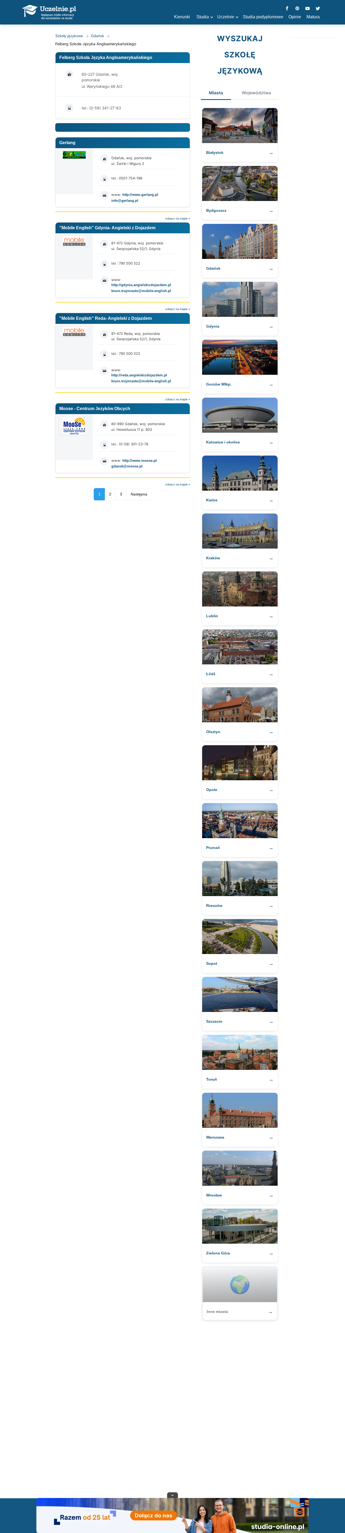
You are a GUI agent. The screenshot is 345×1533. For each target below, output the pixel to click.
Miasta (216, 92)
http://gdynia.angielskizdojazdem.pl (141, 285)
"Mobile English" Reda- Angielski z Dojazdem (105, 318)
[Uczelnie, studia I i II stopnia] (49, 12)
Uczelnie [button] (225, 17)
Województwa (256, 92)
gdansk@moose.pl (127, 466)
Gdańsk (97, 36)
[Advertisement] (172, 1406)
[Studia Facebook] (287, 8)
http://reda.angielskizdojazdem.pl (139, 375)
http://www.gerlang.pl (140, 195)
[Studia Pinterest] (297, 8)
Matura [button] (313, 17)
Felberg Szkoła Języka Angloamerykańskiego (105, 57)
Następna (139, 494)
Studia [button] (202, 17)
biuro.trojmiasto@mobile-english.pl (141, 291)
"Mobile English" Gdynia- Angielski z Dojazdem (107, 228)
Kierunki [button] (182, 17)
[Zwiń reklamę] (172, 1495)
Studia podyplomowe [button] (263, 17)
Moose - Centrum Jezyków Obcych (94, 408)
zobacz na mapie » (177, 218)
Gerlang (67, 142)
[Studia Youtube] (307, 8)
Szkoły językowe (69, 36)
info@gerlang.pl (124, 201)
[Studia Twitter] (318, 8)
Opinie (294, 17)
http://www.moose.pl (139, 461)
